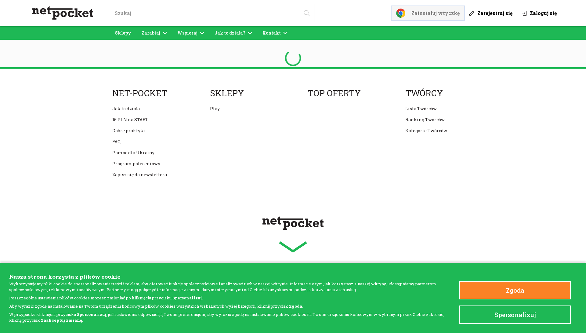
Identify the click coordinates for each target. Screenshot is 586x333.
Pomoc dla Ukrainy (133, 153)
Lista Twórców (421, 109)
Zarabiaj (151, 33)
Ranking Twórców (425, 120)
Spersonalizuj (515, 315)
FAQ (116, 142)
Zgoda (515, 290)
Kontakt (271, 33)
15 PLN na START (130, 120)
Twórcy (424, 93)
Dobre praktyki (128, 131)
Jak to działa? (230, 33)
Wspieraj (187, 33)
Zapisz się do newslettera (139, 174)
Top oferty (334, 93)
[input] (212, 13)
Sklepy (123, 33)
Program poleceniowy (136, 163)
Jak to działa (126, 109)
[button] (293, 247)
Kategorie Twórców (426, 131)
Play (215, 109)
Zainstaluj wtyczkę (435, 13)
